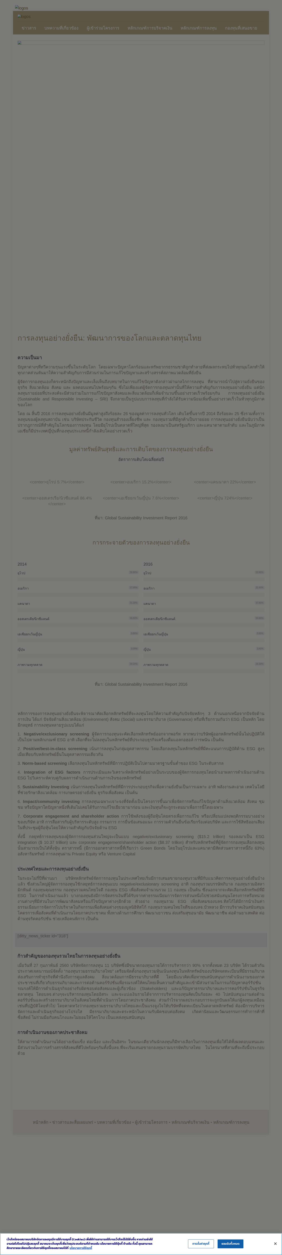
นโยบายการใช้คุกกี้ (81, 1248)
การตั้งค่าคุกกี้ (200, 1244)
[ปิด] (275, 1243)
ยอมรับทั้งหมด (230, 1244)
